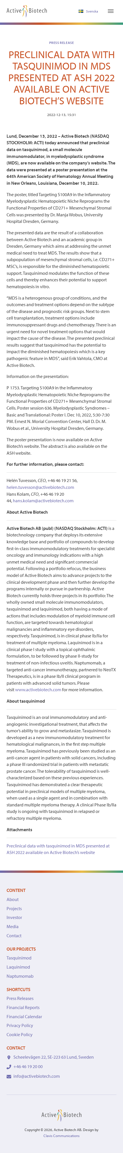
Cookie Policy (20, 1034)
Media (13, 926)
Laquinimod (18, 967)
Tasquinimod (19, 958)
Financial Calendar (24, 1016)
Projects (14, 908)
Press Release (61, 42)
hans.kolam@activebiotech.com (43, 500)
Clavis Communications (61, 1135)
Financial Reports (23, 1007)
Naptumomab (20, 976)
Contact (14, 935)
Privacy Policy (20, 1025)
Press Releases (20, 998)
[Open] (111, 11)
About (13, 899)
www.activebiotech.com (38, 689)
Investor (14, 917)
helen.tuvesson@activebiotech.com (40, 487)
